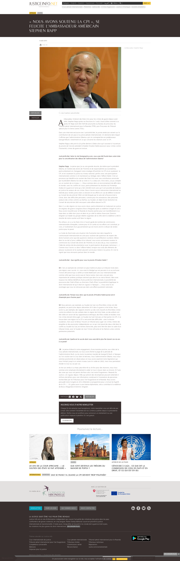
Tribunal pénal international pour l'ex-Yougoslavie (47, 542)
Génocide (96, 7)
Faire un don (51, 508)
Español (81, 3)
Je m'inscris (67, 420)
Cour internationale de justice (40, 540)
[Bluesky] (144, 508)
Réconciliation (72, 547)
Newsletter (35, 508)
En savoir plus (122, 559)
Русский (99, 3)
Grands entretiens (138, 7)
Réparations (93, 544)
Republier (35, 113)
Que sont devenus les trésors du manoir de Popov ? (87, 466)
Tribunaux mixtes (73, 542)
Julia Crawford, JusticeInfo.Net (70, 113)
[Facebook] (138, 508)
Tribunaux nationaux (96, 542)
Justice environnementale (98, 547)
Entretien (46, 475)
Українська (90, 3)
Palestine (87, 7)
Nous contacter (87, 508)
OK (114, 559)
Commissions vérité (74, 544)
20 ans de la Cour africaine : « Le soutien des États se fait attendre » (47, 466)
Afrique (33, 13)
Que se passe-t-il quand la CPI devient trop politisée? (78, 474)
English (73, 3)
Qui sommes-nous (69, 508)
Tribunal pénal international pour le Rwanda (105, 540)
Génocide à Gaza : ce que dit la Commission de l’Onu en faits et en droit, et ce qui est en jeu (130, 468)
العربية (106, 3)
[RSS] (149, 508)
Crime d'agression (108, 7)
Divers (40, 13)
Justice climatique (123, 7)
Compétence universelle (38, 544)
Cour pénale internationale (72, 7)
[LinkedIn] (133, 508)
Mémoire (32, 547)
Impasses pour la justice (38, 549)
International (35, 475)
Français (66, 3)
